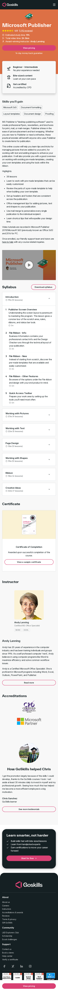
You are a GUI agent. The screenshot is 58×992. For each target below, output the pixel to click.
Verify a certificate (10, 959)
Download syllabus (43, 287)
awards (20, 912)
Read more (29, 683)
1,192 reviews (26, 30)
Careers (5, 905)
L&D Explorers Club (10, 932)
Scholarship (7, 936)
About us (6, 902)
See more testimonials (29, 809)
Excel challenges (9, 939)
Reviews (6, 916)
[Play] (29, 265)
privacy (13, 919)
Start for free (27, 858)
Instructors (6, 909)
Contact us (6, 949)
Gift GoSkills (7, 922)
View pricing (29, 48)
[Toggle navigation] (54, 4)
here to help (7, 242)
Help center (7, 956)
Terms (5, 919)
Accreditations (8, 912)
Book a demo (8, 953)
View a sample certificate (29, 562)
